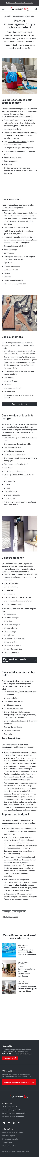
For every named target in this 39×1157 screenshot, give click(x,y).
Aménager (6, 912)
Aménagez (30, 16)
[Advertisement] (19, 186)
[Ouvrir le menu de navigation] (3, 9)
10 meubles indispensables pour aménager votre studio (20, 831)
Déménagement (19, 912)
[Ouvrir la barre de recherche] (36, 9)
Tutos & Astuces (18, 16)
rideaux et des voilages (17, 141)
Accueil (7, 16)
